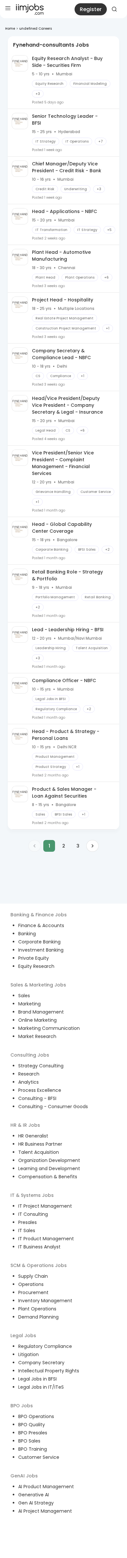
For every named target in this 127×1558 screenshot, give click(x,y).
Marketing (29, 1003)
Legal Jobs (23, 1335)
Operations (31, 1284)
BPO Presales (32, 1432)
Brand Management (41, 1012)
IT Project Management (45, 1206)
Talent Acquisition (38, 1152)
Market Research (37, 1036)
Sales (24, 995)
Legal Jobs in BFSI (37, 1379)
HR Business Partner (40, 1144)
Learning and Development (49, 1168)
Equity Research (36, 966)
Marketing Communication (49, 1028)
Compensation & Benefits (47, 1176)
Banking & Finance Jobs (38, 914)
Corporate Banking (39, 942)
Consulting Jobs (29, 1055)
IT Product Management (46, 1238)
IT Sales (26, 1230)
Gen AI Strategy (36, 1503)
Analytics (28, 1082)
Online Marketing (37, 1020)
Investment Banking (41, 950)
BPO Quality (31, 1424)
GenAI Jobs (24, 1476)
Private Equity (33, 958)
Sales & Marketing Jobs (38, 985)
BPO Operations (36, 1416)
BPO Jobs (21, 1405)
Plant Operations (37, 1309)
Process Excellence (39, 1090)
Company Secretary (41, 1362)
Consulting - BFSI (37, 1098)
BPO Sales (29, 1441)
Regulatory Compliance (45, 1346)
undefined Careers (35, 28)
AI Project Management (45, 1511)
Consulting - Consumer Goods (53, 1106)
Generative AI (33, 1494)
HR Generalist (33, 1136)
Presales (27, 1222)
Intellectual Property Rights (48, 1370)
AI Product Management (46, 1486)
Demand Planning (38, 1317)
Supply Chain (33, 1276)
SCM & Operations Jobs (38, 1265)
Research (28, 1074)
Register (91, 9)
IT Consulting (33, 1214)
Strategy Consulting (41, 1065)
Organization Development (49, 1160)
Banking (27, 933)
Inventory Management (45, 1300)
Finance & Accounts (41, 925)
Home (10, 28)
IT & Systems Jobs (32, 1195)
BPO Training (32, 1449)
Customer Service (38, 1457)
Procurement (33, 1292)
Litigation (28, 1354)
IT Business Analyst (39, 1247)
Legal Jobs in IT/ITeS (41, 1387)
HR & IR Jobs (25, 1125)
